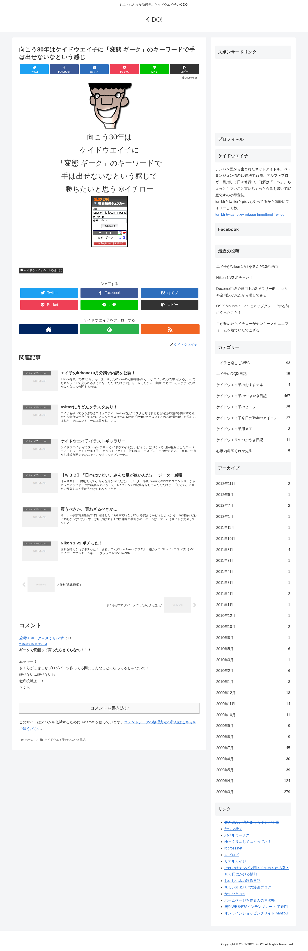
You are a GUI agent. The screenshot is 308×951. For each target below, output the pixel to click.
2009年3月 (253, 792)
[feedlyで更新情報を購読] (109, 329)
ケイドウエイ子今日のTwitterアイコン (253, 418)
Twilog (279, 214)
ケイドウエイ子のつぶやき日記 (43, 270)
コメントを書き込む (109, 708)
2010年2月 (253, 671)
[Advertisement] (253, 93)
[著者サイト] (48, 329)
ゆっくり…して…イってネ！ (247, 842)
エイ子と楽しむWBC (253, 363)
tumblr (220, 214)
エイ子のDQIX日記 (253, 374)
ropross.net (233, 848)
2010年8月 (253, 638)
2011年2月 (253, 594)
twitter (231, 214)
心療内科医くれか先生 (253, 451)
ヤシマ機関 (233, 829)
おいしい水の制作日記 (242, 881)
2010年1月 (253, 682)
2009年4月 (253, 781)
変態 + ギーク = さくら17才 (41, 638)
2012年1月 (253, 516)
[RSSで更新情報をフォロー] (170, 329)
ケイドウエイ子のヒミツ (253, 407)
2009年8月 (253, 737)
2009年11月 (253, 704)
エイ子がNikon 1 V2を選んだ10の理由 (247, 266)
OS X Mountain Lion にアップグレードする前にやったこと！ (252, 309)
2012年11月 (253, 484)
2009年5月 (253, 770)
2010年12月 (253, 616)
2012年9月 (253, 495)
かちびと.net (234, 894)
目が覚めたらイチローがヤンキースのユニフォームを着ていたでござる (252, 327)
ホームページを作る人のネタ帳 (249, 900)
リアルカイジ (235, 861)
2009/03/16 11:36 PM (33, 644)
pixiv (240, 214)
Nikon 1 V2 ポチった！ (234, 278)
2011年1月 (253, 605)
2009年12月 (253, 693)
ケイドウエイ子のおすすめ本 (253, 385)
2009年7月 (253, 748)
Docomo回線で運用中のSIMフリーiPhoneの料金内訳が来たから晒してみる (251, 292)
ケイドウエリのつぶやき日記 (253, 440)
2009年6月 (253, 759)
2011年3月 (253, 583)
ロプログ (231, 855)
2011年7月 (253, 560)
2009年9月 (253, 726)
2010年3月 (253, 660)
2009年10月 (253, 715)
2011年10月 (253, 539)
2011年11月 (253, 528)
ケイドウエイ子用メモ (253, 429)
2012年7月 (253, 505)
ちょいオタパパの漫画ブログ (247, 887)
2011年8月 (253, 550)
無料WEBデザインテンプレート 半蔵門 (256, 907)
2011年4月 (253, 572)
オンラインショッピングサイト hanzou (256, 913)
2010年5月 (253, 649)
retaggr (250, 214)
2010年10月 (253, 627)
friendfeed (265, 214)
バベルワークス (237, 835)
